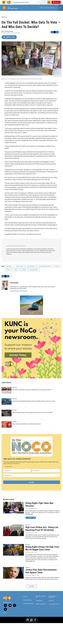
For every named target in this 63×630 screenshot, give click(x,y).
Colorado (24, 269)
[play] (4, 8)
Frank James (28, 552)
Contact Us (51, 600)
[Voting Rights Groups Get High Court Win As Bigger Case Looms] (13, 550)
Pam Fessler (9, 31)
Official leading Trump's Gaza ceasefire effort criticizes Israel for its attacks (32, 412)
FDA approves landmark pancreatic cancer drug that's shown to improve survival (33, 401)
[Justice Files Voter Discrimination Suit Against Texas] (13, 573)
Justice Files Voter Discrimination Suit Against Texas (41, 571)
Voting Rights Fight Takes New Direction (39, 504)
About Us (25, 596)
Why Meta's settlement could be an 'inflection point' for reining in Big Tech (32, 389)
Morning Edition (31, 266)
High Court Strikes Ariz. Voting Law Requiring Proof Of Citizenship (41, 528)
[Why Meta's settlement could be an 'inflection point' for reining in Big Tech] (7, 390)
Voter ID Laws (19, 266)
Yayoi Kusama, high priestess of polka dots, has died (26, 424)
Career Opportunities (28, 603)
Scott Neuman (28, 575)
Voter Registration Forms (45, 266)
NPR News (4, 17)
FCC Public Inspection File (41, 597)
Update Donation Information (53, 597)
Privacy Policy (39, 600)
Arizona (8, 269)
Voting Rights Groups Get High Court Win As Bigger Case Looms (42, 548)
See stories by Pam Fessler (18, 291)
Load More (31, 586)
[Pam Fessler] (5, 285)
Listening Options (27, 600)
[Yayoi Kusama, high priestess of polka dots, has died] (7, 424)
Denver (16, 269)
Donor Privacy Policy (41, 604)
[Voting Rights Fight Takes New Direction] (13, 507)
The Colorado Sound (54, 604)
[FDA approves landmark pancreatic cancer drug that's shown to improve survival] (7, 401)
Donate (56, 2)
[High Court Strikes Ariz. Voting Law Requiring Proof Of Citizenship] (13, 530)
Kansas (57, 266)
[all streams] (60, 8)
